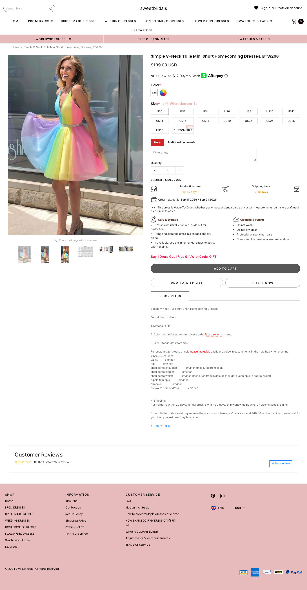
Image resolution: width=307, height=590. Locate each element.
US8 (248, 111)
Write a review (281, 463)
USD (238, 508)
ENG (221, 508)
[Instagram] (222, 495)
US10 (269, 111)
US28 (159, 130)
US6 (227, 111)
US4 (206, 111)
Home (15, 47)
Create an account (288, 8)
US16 (182, 120)
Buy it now (262, 283)
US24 (270, 120)
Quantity (156, 163)
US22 (248, 120)
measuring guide (199, 351)
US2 (182, 111)
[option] (53, 39)
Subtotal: (157, 180)
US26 (291, 120)
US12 (291, 111)
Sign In (265, 8)
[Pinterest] (213, 495)
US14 (159, 120)
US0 (159, 111)
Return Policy (162, 425)
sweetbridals (153, 8)
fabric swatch (213, 334)
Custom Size (183, 130)
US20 (227, 120)
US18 (205, 120)
